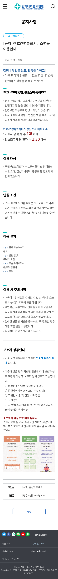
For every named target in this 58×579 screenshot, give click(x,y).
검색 (53, 6)
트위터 (4, 534)
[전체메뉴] (5, 6)
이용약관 (6, 543)
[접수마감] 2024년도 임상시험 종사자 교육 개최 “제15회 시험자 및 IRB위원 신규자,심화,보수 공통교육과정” (34, 495)
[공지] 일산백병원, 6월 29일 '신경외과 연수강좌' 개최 (34, 487)
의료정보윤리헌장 (38, 551)
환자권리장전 (7, 551)
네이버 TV (13, 534)
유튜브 (23, 534)
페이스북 (9, 534)
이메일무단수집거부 (10, 558)
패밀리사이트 (41, 535)
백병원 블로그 (18, 534)
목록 (29, 511)
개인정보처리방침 (38, 543)
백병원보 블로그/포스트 (28, 534)
